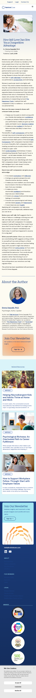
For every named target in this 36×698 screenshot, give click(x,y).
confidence (29, 117)
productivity (18, 80)
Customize (18, 687)
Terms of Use (8, 593)
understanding (11, 151)
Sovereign (29, 322)
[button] (32, 6)
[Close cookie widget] (34, 668)
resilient (20, 126)
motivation (17, 176)
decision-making (28, 124)
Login (6, 582)
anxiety (18, 203)
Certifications (9, 566)
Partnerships (8, 561)
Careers (7, 569)
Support (7, 580)
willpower (27, 176)
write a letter (20, 248)
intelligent (17, 191)
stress (16, 196)
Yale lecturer (14, 314)
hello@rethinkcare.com (12, 547)
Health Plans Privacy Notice (13, 596)
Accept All (18, 683)
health (22, 205)
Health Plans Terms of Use (13, 598)
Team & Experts (9, 564)
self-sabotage (16, 78)
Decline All (18, 690)
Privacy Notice (9, 591)
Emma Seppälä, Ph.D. (10, 308)
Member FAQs (9, 577)
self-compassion (18, 133)
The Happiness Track (14, 322)
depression (28, 203)
